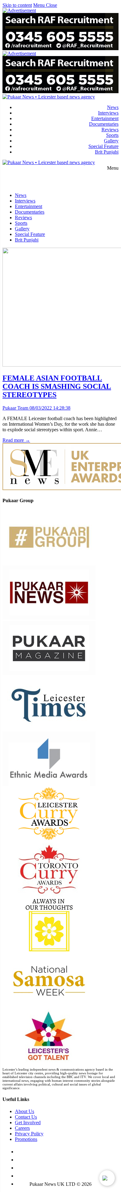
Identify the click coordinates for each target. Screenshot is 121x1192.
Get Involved (28, 1122)
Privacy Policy (29, 1133)
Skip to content (17, 5)
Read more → (16, 440)
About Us (24, 1111)
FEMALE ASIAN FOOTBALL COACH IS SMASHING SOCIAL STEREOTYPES (56, 386)
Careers (22, 1128)
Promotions (26, 1139)
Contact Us (26, 1117)
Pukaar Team (15, 408)
